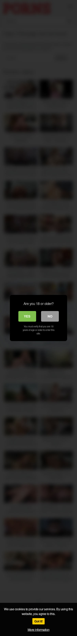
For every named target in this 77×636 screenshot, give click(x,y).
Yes (27, 316)
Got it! (38, 621)
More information (39, 629)
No (50, 316)
